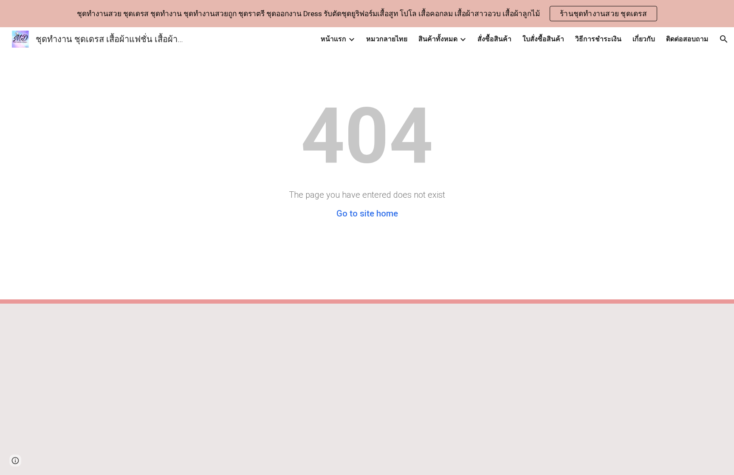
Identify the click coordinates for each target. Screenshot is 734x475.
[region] (367, 13)
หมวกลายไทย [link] (386, 39)
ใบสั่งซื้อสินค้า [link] (543, 39)
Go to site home (367, 213)
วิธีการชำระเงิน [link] (598, 39)
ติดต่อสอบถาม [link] (687, 39)
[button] (724, 39)
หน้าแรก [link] (333, 39)
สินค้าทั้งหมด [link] (437, 39)
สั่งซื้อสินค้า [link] (494, 39)
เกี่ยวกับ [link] (643, 39)
